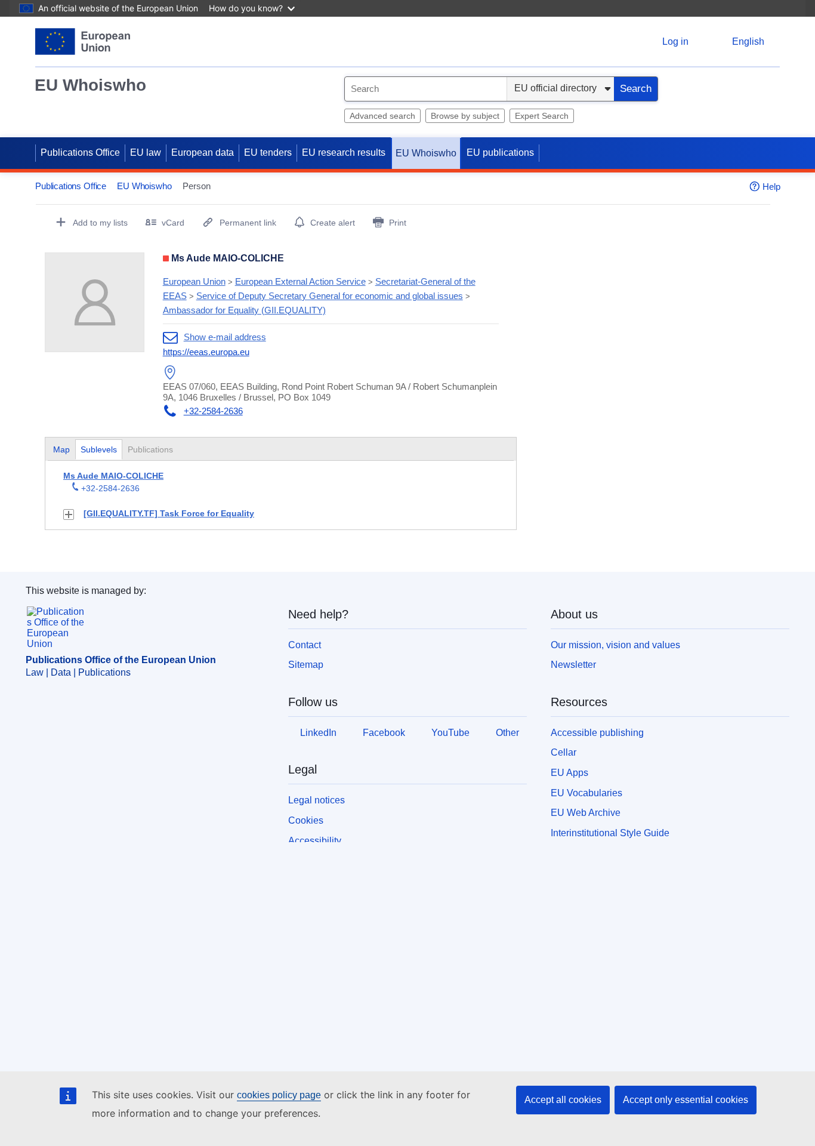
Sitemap (305, 665)
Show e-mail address (225, 337)
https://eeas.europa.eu (206, 352)
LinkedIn (318, 733)
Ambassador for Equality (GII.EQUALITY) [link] (244, 310)
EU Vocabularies (586, 793)
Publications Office (80, 152)
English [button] (748, 41)
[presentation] (98, 449)
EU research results (343, 152)
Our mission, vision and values (615, 645)
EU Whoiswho (90, 85)
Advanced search (382, 116)
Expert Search (542, 116)
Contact (304, 645)
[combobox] (426, 89)
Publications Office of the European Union (121, 660)
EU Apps (569, 773)
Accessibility (314, 841)
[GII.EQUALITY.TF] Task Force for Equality (169, 513)
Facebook (384, 733)
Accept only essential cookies (685, 1100)
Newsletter (573, 665)
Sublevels (99, 449)
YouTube (450, 733)
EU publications (500, 152)
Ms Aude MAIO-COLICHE (113, 475)
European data (202, 152)
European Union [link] (194, 281)
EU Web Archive (585, 813)
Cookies (305, 820)
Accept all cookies (562, 1100)
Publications (151, 449)
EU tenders (268, 152)
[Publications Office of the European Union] (82, 41)
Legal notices (316, 800)
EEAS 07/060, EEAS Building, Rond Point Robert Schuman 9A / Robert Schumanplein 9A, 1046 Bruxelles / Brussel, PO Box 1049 (330, 391)
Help (771, 186)
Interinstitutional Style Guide (610, 833)
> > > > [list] (319, 295)
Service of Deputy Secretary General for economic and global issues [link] (329, 296)
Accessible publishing (597, 733)
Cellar (563, 752)
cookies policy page (279, 1095)
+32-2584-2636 (213, 411)
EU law (145, 152)
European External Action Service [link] (300, 281)
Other (507, 733)
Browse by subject (465, 116)
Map (61, 449)
